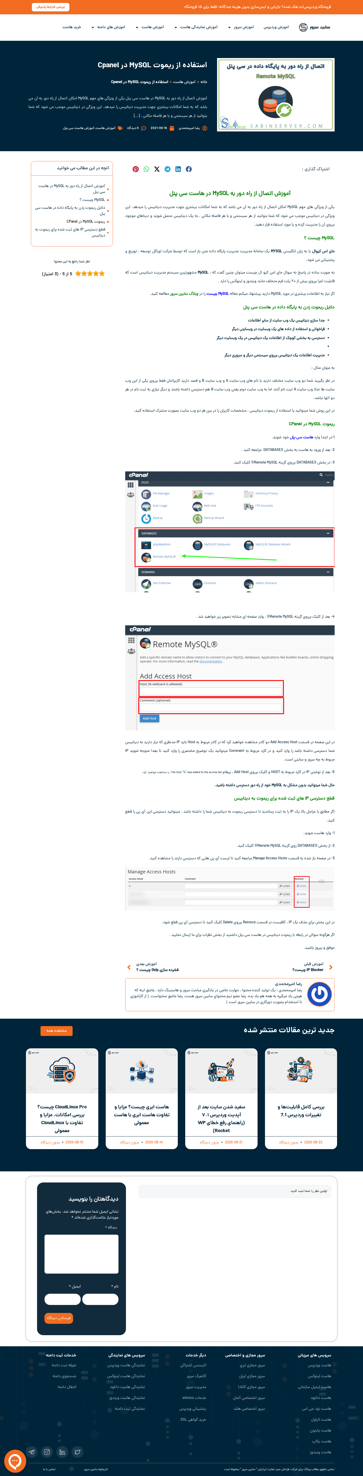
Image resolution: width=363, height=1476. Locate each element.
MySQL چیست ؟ (92, 200)
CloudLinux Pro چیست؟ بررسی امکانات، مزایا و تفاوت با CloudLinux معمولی (62, 1119)
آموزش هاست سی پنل (78, 128)
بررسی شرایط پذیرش (50, 7)
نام (115, 1287)
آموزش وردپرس (276, 27)
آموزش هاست (152, 27)
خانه (204, 82)
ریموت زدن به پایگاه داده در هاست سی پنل (283, 307)
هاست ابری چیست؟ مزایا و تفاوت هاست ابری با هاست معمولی (142, 1115)
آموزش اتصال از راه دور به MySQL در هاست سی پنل (72, 189)
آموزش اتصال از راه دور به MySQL (252, 193)
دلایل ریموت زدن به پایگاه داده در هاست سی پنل (70, 211)
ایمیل (75, 1287)
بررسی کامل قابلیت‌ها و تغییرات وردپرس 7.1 (301, 1111)
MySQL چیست (217, 294)
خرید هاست (71, 27)
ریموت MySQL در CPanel (85, 222)
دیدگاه (111, 1227)
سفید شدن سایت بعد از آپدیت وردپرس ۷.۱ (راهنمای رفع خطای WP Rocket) (221, 1119)
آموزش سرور (244, 27)
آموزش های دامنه (111, 27)
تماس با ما (49, 1469)
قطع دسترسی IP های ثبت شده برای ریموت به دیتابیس (70, 233)
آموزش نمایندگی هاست (199, 27)
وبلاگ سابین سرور (184, 294)
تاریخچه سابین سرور (96, 1469)
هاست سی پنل (301, 438)
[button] (188, 169)
